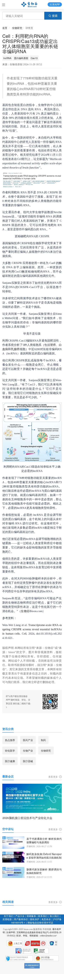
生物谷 (25, 611)
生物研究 (17, 28)
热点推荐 (10, 740)
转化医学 (10, 750)
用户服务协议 (21, 919)
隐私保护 (34, 919)
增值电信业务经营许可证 (40, 922)
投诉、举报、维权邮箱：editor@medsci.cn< (36, 935)
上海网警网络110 (35, 943)
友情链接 (7, 919)
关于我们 (8, 916)
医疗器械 (28, 761)
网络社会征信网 (56, 943)
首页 (4, 28)
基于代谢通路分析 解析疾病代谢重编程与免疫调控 (44, 840)
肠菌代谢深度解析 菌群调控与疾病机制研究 (44, 871)
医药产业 (28, 740)
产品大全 (20, 916)
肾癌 (53, 344)
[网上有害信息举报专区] (32, 966)
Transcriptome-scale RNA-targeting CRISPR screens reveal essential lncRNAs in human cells (32, 629)
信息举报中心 (41, 951)
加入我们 (54, 916)
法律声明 (10, 932)
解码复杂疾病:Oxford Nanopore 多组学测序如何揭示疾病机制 (44, 855)
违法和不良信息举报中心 (23, 951)
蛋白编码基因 (21, 58)
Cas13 (34, 58)
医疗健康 (10, 761)
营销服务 (31, 916)
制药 (43, 740)
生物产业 (28, 750)
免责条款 (46, 919)
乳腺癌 (15, 349)
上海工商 (17, 943)
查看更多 (53, 776)
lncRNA (7, 58)
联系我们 (42, 916)
